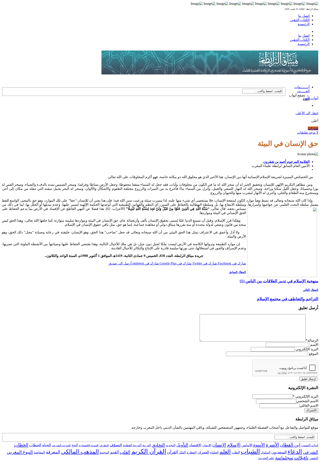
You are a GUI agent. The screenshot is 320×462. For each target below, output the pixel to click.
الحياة (46, 445)
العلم (225, 452)
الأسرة (272, 444)
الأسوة (259, 444)
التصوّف (116, 445)
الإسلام (234, 444)
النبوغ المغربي (20, 452)
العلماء (214, 452)
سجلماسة (284, 457)
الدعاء (295, 451)
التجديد (170, 445)
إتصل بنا (304, 16)
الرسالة (312, 340)
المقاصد (39, 452)
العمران (203, 452)
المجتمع (104, 452)
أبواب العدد (310, 98)
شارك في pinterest (145, 263)
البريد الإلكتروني (306, 349)
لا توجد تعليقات (307, 132)
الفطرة (192, 452)
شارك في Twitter (204, 263)
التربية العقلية (132, 445)
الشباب (250, 451)
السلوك (265, 452)
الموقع (313, 354)
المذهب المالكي (80, 452)
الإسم (314, 344)
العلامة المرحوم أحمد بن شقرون (286, 162)
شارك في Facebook (231, 263)
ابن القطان (290, 444)
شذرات (313, 128)
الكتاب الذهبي (300, 20)
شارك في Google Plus (175, 263)
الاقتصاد (195, 445)
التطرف (104, 445)
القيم (114, 452)
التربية (146, 445)
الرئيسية (304, 24)
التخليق (158, 444)
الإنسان (219, 444)
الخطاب (35, 445)
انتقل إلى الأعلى (307, 113)
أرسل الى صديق (119, 263)
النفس (313, 458)
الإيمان (206, 445)
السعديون (279, 452)
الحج (75, 445)
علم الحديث (266, 458)
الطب (236, 452)
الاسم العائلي (309, 405)
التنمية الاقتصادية (89, 445)
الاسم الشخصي (307, 401)
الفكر (182, 452)
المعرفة (53, 452)
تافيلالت (301, 457)
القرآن (172, 452)
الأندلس (246, 445)
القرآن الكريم (148, 451)
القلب (125, 452)
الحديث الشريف (61, 445)
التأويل (182, 444)
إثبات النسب (309, 445)
